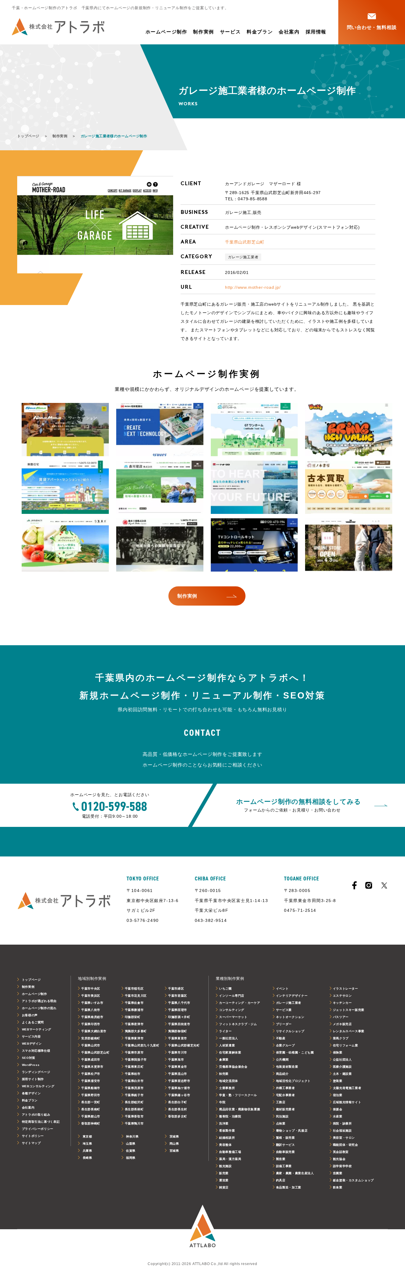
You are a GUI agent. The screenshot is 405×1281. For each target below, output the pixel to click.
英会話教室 (341, 1151)
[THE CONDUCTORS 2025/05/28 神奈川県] (348, 545)
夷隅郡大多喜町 (136, 1031)
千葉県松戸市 (90, 1073)
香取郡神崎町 (90, 1123)
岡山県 (174, 1143)
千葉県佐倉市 (134, 1002)
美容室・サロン (344, 1137)
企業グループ (285, 1045)
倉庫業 (224, 1059)
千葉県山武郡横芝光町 (184, 1045)
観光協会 (339, 1159)
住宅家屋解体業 (230, 1052)
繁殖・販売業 (285, 1137)
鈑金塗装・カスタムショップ (353, 1180)
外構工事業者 (285, 1088)
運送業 (224, 1180)
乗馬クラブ (341, 1038)
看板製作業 (227, 1130)
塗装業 (337, 1080)
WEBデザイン (32, 1043)
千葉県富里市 (177, 1038)
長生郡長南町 (90, 1109)
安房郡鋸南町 (90, 1038)
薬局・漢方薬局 (230, 1159)
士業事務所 (227, 1088)
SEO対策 (28, 1057)
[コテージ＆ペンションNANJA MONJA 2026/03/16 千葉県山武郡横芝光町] (65, 429)
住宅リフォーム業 (345, 1045)
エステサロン (342, 995)
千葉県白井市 (134, 1080)
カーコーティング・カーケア (239, 1002)
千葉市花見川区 (136, 995)
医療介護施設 (342, 1066)
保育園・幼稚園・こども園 (295, 1052)
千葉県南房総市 (92, 1017)
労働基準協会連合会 (233, 1066)
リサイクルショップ (290, 1031)
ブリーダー (284, 1024)
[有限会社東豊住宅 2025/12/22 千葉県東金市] (65, 487)
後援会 (337, 1109)
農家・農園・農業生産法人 (295, 1173)
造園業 (337, 1173)
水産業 (337, 1116)
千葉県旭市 (176, 1059)
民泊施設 (282, 1116)
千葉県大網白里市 (93, 1031)
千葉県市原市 (134, 1052)
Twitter (384, 885)
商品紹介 (282, 1073)
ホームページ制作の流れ (39, 1008)
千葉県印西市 (90, 1024)
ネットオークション (290, 1017)
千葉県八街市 (90, 1009)
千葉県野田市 (90, 1095)
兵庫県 (87, 1150)
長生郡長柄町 (134, 1109)
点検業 (281, 1123)
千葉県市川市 (177, 1052)
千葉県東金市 (177, 1066)
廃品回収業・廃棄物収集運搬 (239, 1109)
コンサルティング (231, 1009)
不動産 (281, 1038)
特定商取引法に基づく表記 (41, 1121)
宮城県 (174, 1150)
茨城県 (174, 1136)
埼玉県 (87, 1143)
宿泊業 (337, 1095)
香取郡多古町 (177, 1116)
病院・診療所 (342, 1123)
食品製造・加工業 (288, 1187)
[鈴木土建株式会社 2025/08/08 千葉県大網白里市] (159, 545)
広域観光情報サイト (347, 1102)
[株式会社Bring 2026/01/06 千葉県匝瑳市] (348, 429)
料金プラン (260, 31)
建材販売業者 (285, 1109)
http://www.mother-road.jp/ (253, 287)
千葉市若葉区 (177, 995)
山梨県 (130, 1143)
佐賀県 (130, 1150)
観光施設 (225, 1166)
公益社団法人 (342, 1059)
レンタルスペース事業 (348, 1031)
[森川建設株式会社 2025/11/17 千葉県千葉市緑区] (159, 487)
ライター (225, 1031)
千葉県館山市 (90, 1116)
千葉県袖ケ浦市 (179, 1088)
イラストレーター (345, 988)
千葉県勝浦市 (134, 1009)
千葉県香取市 (134, 1116)
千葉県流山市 (177, 1073)
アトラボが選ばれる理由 (39, 1001)
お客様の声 (30, 1015)
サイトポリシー (33, 1136)
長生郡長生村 (177, 1109)
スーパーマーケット (233, 1017)
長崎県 (87, 1157)
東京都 (87, 1136)
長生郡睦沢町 (134, 1102)
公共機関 (282, 1059)
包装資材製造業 (287, 1066)
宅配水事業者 (285, 1095)
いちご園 (225, 988)
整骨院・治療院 (230, 1116)
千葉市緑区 (176, 988)
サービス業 (284, 1009)
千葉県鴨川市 (134, 1123)
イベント (282, 988)
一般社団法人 (228, 1038)
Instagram (368, 885)
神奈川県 (132, 1136)
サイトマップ (31, 1143)
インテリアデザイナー (291, 995)
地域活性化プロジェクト (293, 1080)
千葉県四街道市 (179, 1024)
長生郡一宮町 (90, 1102)
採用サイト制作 (33, 1079)
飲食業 (337, 1187)
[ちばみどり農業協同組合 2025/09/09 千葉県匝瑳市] (65, 545)
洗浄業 (224, 1123)
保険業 (337, 1052)
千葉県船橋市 (90, 1088)
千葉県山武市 (90, 1045)
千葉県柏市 (133, 1073)
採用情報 (316, 31)
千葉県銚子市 (134, 1095)
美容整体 (225, 1144)
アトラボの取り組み (36, 1114)
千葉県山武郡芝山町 (244, 242)
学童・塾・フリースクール (238, 1095)
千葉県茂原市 (134, 1088)
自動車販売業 (285, 1151)
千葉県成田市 (90, 1059)
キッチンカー (342, 1002)
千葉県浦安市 (90, 1080)
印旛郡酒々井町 (179, 1017)
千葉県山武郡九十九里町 (142, 1045)
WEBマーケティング (36, 1029)
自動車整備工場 (230, 1151)
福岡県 (130, 1157)
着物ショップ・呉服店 (291, 1130)
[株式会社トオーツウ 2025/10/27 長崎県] (254, 487)
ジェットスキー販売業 (348, 1009)
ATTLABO (202, 1229)
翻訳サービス (285, 1144)
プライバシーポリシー (37, 1128)
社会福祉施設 (342, 1130)
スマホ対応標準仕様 (36, 1050)
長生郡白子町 (177, 1102)
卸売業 (224, 1073)
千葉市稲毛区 (134, 988)
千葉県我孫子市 (136, 1059)
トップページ (28, 136)
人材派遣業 (227, 1045)
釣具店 (281, 1180)
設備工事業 (284, 1166)
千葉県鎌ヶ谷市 (179, 1095)
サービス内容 (31, 1036)
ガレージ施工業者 (243, 257)
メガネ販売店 (342, 1024)
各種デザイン (31, 1093)
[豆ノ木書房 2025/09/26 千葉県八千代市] (348, 487)
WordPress (31, 1065)
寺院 (222, 1102)
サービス (230, 31)
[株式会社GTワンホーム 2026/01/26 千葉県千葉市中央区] (254, 429)
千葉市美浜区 (90, 995)
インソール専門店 (231, 995)
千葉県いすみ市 (92, 1002)
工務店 (281, 1102)
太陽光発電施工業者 (347, 1088)
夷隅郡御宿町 (177, 1031)
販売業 (224, 1173)
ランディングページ (36, 1072)
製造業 (281, 1159)
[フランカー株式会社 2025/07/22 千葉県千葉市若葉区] (254, 545)
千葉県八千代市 (179, 1002)
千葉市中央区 (90, 988)
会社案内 (289, 31)
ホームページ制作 (166, 31)
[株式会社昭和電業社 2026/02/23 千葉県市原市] (159, 429)
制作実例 (203, 31)
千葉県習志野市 (179, 1080)
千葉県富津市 (134, 1038)
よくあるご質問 (33, 1022)
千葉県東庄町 (134, 1066)
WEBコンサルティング (38, 1086)
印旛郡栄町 (133, 1017)
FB (354, 885)
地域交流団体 (228, 1080)
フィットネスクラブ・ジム (238, 1024)
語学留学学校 (342, 1166)
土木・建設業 (342, 1073)
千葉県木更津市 (92, 1066)
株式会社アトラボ (58, 26)
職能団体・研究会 (345, 1144)
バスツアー (341, 1017)
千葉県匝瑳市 (177, 1009)
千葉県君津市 (134, 1024)
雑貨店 (224, 1187)
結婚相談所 (227, 1137)
